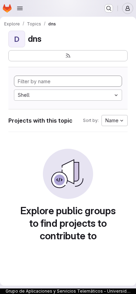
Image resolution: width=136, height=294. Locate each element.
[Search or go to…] (109, 8)
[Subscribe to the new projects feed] (68, 55)
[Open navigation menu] (19, 8)
